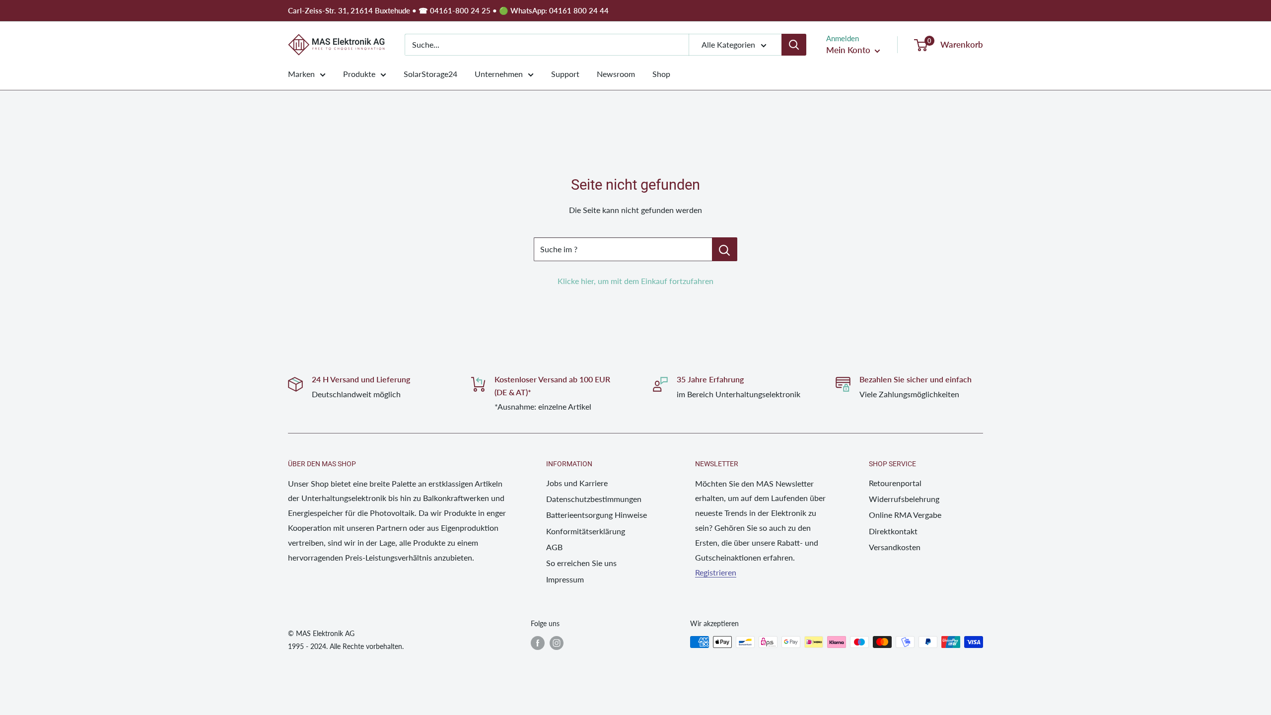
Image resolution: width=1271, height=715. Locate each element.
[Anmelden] (793, 45)
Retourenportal (895, 483)
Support (565, 73)
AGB (554, 547)
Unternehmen (499, 73)
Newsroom (616, 73)
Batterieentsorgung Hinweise (596, 514)
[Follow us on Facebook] (538, 643)
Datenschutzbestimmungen (593, 498)
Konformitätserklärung (585, 531)
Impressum (565, 579)
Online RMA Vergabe (905, 514)
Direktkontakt (893, 531)
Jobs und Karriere (577, 483)
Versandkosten (894, 547)
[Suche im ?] (724, 249)
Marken (301, 73)
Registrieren (715, 572)
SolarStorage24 (430, 73)
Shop (661, 73)
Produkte (359, 73)
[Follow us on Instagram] (557, 643)
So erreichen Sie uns (581, 563)
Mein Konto (849, 50)
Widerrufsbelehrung (904, 498)
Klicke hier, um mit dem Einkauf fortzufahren (635, 281)
